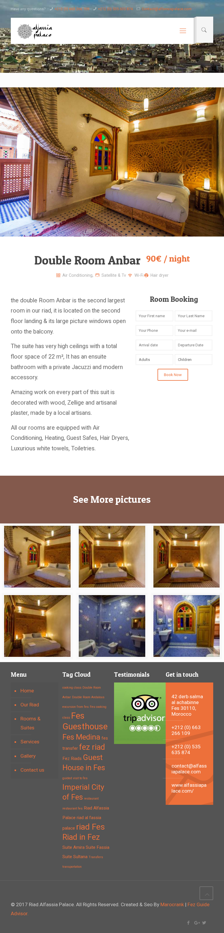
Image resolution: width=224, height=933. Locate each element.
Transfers (96, 857)
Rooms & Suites (30, 723)
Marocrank (172, 904)
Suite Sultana (75, 856)
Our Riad (29, 705)
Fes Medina (81, 737)
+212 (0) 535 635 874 (115, 9)
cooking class (71, 687)
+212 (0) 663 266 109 (72, 9)
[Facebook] (189, 922)
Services (29, 742)
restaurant (91, 798)
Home (27, 691)
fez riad (92, 747)
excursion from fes (75, 707)
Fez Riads (72, 758)
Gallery (28, 756)
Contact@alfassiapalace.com (167, 9)
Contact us (32, 770)
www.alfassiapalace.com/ (189, 788)
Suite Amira (73, 847)
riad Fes (90, 827)
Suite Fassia (97, 847)
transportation (72, 867)
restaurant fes (72, 808)
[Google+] (196, 922)
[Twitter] (204, 922)
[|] (206, 893)
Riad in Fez (81, 837)
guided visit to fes (75, 778)
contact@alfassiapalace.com (189, 769)
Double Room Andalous (88, 697)
